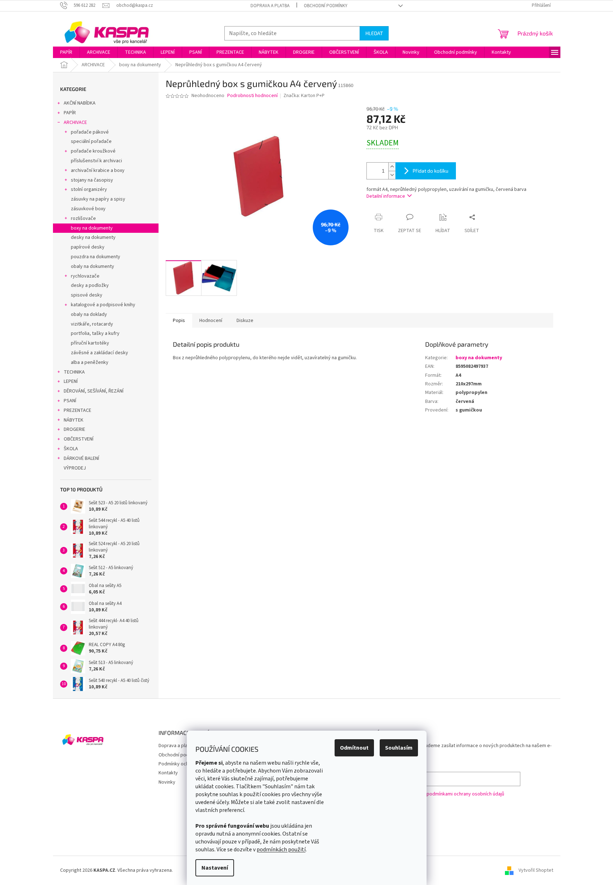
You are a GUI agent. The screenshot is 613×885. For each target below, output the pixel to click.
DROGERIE (74, 429)
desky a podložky (90, 285)
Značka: (304, 95)
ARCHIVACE (75, 122)
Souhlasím (399, 748)
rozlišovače (83, 218)
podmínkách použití (281, 849)
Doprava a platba (270, 6)
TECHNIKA (74, 372)
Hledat (374, 33)
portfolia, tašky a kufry (95, 333)
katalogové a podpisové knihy (103, 304)
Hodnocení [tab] (210, 320)
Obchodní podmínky (325, 6)
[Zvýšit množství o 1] (391, 167)
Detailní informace (385, 196)
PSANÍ (70, 400)
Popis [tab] (179, 320)
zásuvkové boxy (88, 208)
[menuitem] (66, 52)
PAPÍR (70, 112)
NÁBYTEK (73, 420)
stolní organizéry (89, 189)
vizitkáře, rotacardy (92, 324)
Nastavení (214, 868)
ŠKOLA (71, 448)
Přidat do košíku (430, 171)
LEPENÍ (71, 381)
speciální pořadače (91, 141)
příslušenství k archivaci (96, 160)
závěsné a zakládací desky (99, 352)
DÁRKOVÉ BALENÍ (81, 458)
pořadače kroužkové (93, 151)
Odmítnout (354, 748)
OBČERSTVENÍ (78, 439)
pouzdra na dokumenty (95, 256)
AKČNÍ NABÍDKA (80, 103)
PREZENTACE (77, 410)
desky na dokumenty (93, 237)
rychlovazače (85, 276)
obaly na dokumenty (92, 266)
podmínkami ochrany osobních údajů (465, 794)
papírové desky (87, 247)
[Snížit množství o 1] (391, 175)
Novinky (167, 782)
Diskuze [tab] (245, 320)
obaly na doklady (89, 314)
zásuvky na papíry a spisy (98, 199)
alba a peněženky (89, 362)
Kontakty (168, 772)
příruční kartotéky (90, 343)
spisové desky (86, 295)
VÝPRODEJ (75, 468)
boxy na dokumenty (92, 228)
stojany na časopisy (92, 180)
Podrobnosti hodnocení (252, 95)
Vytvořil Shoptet (536, 870)
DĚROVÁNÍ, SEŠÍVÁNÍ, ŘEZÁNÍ (93, 391)
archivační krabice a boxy (98, 170)
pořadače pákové (90, 132)
